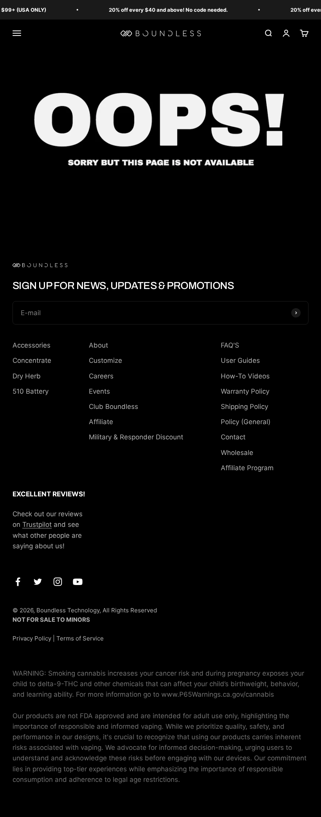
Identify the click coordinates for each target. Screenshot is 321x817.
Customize (105, 360)
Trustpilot (37, 524)
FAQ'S (230, 345)
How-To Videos (245, 376)
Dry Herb (27, 376)
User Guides (240, 360)
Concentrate (32, 360)
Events (99, 391)
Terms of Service (80, 638)
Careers (101, 376)
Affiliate (101, 422)
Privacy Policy (32, 638)
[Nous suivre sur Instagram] (57, 581)
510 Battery (31, 391)
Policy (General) (246, 422)
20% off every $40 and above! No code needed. (164, 10)
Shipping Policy (244, 406)
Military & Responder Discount (136, 437)
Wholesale (237, 453)
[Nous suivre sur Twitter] (37, 581)
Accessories (31, 345)
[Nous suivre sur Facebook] (18, 581)
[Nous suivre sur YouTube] (77, 581)
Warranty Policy (245, 391)
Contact (233, 437)
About (98, 345)
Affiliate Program (247, 468)
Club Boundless (113, 406)
